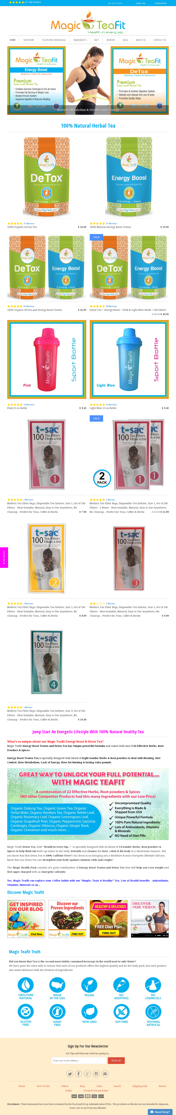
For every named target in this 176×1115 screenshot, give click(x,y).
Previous (11, 80)
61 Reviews (29, 306)
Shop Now (28, 40)
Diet (96, 40)
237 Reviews (32, 2)
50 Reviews (111, 306)
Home (13, 40)
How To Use (43, 1086)
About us (141, 40)
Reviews (111, 40)
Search (117, 1086)
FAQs (99, 1086)
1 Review (110, 499)
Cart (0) (140, 3)
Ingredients (80, 40)
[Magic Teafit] (88, 22)
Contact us (160, 40)
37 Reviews (29, 223)
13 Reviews (29, 404)
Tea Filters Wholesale (54, 40)
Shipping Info (140, 1086)
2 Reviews (28, 499)
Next (165, 80)
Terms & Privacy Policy (96, 1090)
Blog (125, 40)
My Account (115, 3)
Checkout (161, 3)
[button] (4, 557)
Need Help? (161, 1112)
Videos (64, 1086)
